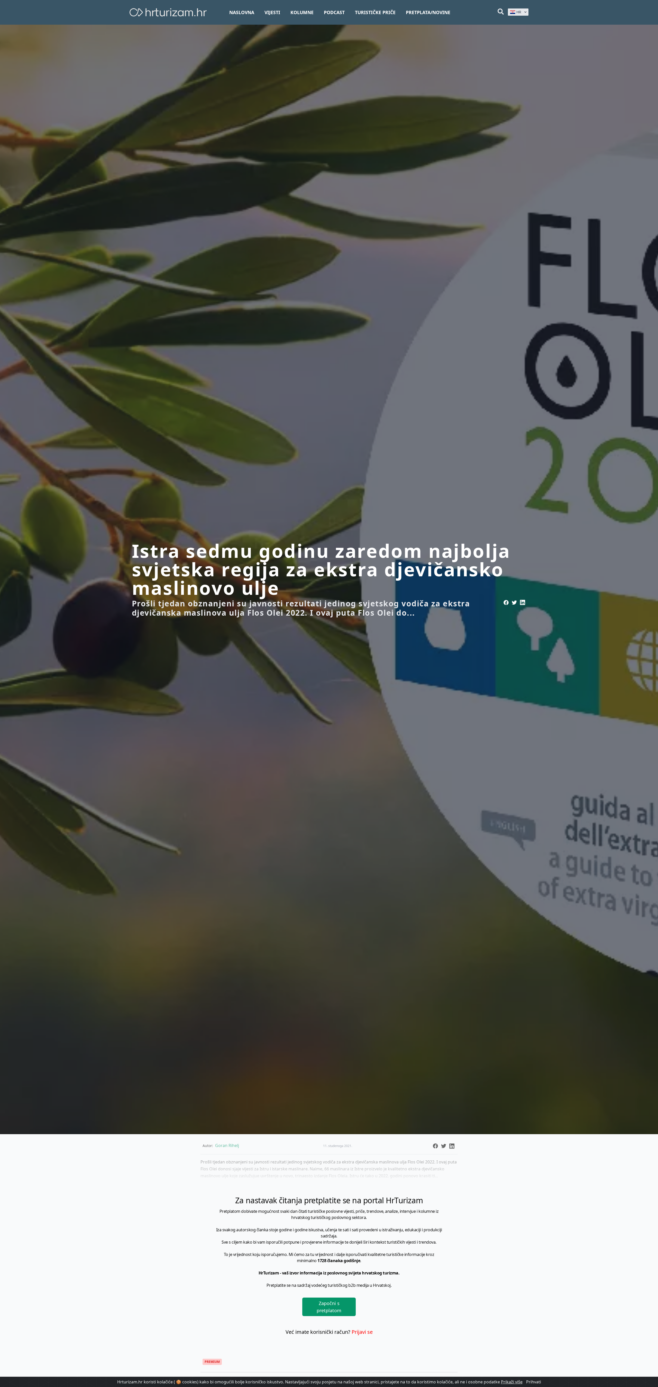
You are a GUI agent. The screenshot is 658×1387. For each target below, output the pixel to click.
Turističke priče (375, 12)
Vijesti (272, 12)
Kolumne (302, 12)
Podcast (334, 12)
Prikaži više (512, 1382)
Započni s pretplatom (329, 1307)
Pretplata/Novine (428, 12)
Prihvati (533, 1382)
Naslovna (241, 12)
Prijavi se (362, 1331)
